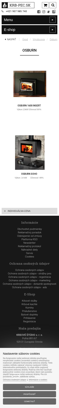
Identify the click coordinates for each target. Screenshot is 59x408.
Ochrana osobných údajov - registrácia (29, 277)
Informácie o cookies (38, 380)
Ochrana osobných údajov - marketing (29, 280)
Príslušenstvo (29, 311)
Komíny (30, 307)
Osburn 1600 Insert (29, 105)
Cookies (29, 256)
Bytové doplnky (29, 314)
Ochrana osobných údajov (29, 270)
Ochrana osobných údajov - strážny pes (29, 273)
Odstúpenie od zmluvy (29, 235)
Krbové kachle (29, 304)
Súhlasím (29, 387)
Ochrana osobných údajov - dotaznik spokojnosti (29, 283)
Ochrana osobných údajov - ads (29, 287)
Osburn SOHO (29, 174)
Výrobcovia (39, 39)
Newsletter (29, 242)
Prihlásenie (30, 318)
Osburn (53, 39)
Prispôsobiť (29, 394)
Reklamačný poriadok (29, 232)
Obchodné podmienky (29, 229)
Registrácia (29, 321)
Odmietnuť (29, 401)
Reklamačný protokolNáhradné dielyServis (29, 250)
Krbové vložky (29, 300)
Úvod (25, 39)
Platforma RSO (29, 239)
